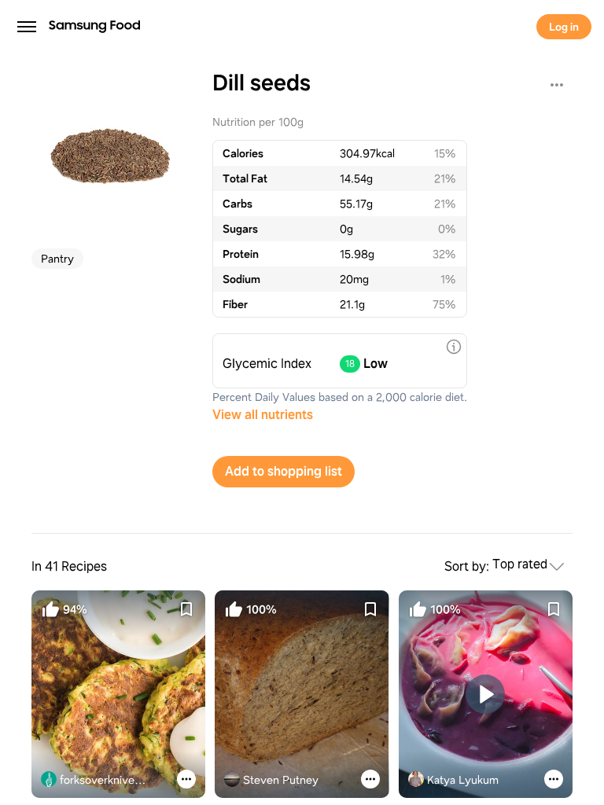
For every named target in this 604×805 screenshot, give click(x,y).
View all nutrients (262, 414)
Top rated (519, 564)
